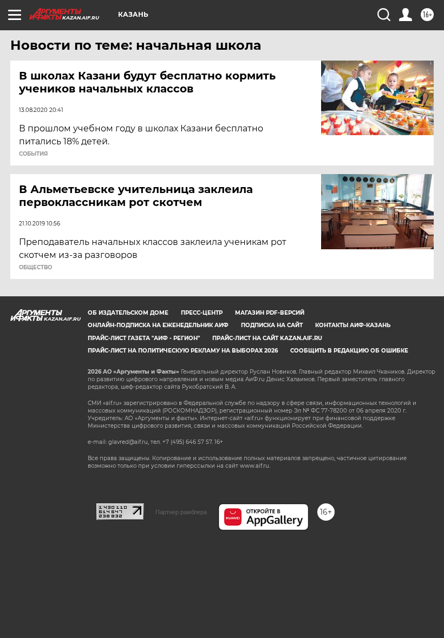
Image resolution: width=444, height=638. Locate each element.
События (33, 154)
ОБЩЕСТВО (35, 267)
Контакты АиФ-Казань (352, 325)
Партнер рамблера (181, 512)
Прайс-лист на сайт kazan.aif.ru (267, 338)
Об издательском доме (128, 312)
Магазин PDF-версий (269, 312)
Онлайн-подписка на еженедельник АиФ (158, 325)
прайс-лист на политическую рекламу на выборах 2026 (183, 350)
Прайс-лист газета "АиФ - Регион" (144, 338)
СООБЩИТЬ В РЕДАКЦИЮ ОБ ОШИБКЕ (349, 350)
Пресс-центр (202, 312)
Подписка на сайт (272, 325)
